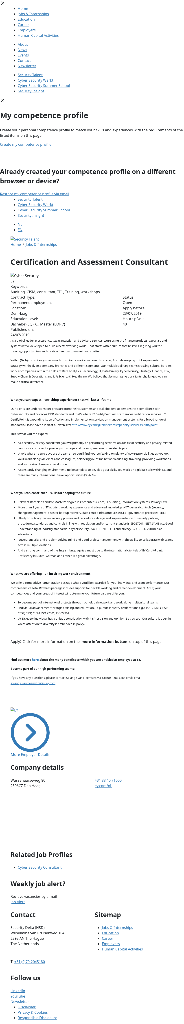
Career (23, 24)
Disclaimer (27, 1006)
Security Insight (31, 91)
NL (20, 224)
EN (20, 229)
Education (26, 19)
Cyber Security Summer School (44, 85)
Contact (24, 60)
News (22, 49)
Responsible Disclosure (37, 1017)
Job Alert (18, 901)
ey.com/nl (103, 785)
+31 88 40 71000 (108, 780)
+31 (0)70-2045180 (29, 961)
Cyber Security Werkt (35, 80)
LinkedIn (18, 990)
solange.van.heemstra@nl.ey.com (33, 683)
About (23, 44)
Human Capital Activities (38, 35)
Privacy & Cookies (33, 1012)
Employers (27, 30)
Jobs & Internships (33, 13)
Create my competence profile (25, 144)
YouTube (18, 996)
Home (23, 8)
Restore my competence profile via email (34, 193)
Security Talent (30, 74)
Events (23, 55)
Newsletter (27, 65)
